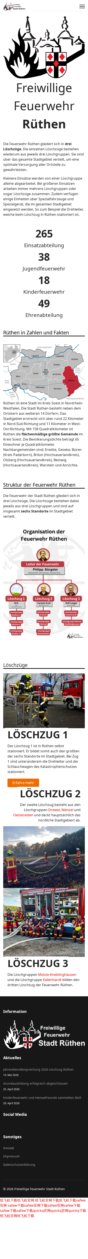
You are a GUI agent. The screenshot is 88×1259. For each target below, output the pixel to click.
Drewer (54, 809)
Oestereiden (23, 815)
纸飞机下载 (8, 1200)
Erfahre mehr (23, 782)
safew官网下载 (35, 1205)
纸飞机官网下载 (46, 1200)
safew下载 (15, 1205)
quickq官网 (42, 1210)
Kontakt (8, 1148)
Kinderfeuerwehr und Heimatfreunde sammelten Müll (42, 1100)
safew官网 (55, 1205)
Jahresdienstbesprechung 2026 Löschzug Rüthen (38, 1072)
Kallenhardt (52, 979)
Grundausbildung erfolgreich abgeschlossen (35, 1086)
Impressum (11, 1156)
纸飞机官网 (25, 1200)
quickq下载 (77, 1210)
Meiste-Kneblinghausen (57, 974)
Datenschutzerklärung (19, 1165)
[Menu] (82, 6)
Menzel (67, 809)
